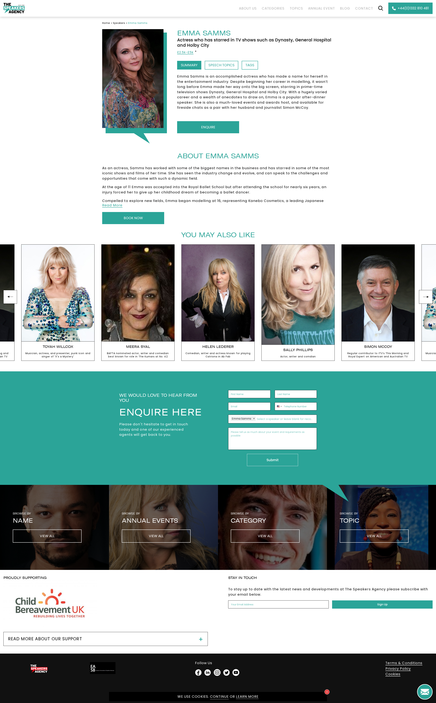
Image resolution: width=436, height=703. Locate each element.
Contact (364, 8)
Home (106, 23)
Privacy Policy (398, 668)
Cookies (392, 674)
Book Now (133, 218)
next (426, 297)
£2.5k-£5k (185, 52)
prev (10, 297)
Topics (296, 8)
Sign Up (382, 604)
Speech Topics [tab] (221, 65)
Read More (112, 205)
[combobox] (279, 406)
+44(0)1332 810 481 (413, 8)
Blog (345, 8)
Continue (219, 696)
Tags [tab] (249, 65)
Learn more (247, 696)
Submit (273, 460)
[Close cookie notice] (327, 691)
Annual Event (321, 8)
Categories (273, 8)
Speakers (119, 23)
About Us (248, 8)
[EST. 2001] (14, 14)
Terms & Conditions (403, 663)
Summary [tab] (189, 65)
